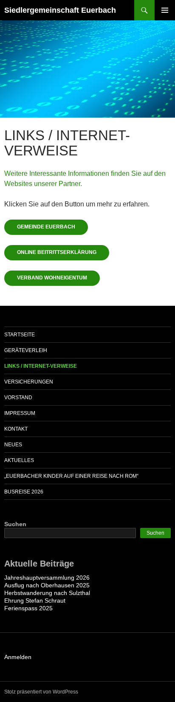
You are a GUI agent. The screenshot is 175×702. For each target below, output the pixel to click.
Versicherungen (28, 382)
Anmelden (17, 657)
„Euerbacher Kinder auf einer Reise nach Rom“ (71, 476)
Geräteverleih (25, 350)
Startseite (19, 335)
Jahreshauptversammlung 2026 (47, 577)
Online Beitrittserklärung (56, 252)
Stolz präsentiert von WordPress (41, 692)
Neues (13, 445)
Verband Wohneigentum (52, 278)
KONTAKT (16, 429)
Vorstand (18, 397)
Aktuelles (19, 460)
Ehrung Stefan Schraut (34, 600)
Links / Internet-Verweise (40, 366)
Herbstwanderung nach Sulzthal (47, 592)
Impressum (19, 413)
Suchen (15, 524)
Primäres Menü (165, 10)
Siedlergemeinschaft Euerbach (60, 10)
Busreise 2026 (23, 492)
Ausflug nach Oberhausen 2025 (47, 585)
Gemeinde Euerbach (46, 227)
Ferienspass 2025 (28, 608)
